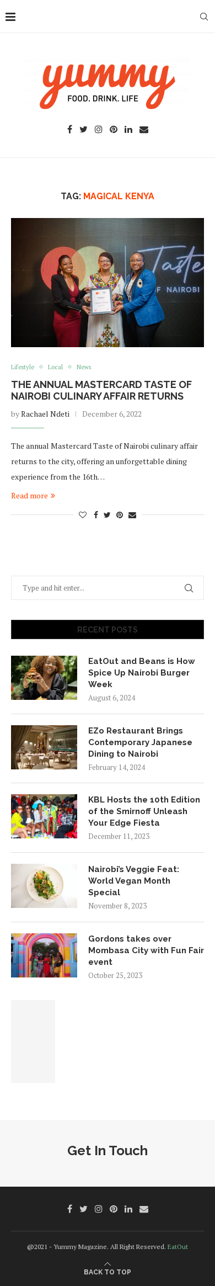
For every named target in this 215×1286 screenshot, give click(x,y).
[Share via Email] (132, 514)
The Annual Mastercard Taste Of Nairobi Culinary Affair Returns (101, 390)
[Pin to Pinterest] (119, 514)
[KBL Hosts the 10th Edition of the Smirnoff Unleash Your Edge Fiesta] (44, 816)
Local (55, 367)
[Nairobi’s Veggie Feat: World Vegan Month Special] (44, 886)
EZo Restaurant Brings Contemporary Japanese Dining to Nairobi (140, 742)
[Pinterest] (113, 130)
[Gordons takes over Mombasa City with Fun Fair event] (44, 955)
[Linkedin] (128, 130)
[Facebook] (69, 130)
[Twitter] (83, 130)
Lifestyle (22, 367)
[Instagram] (99, 130)
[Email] (143, 130)
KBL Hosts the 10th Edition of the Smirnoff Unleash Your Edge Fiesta (144, 811)
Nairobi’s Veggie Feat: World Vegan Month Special (133, 880)
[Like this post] (83, 514)
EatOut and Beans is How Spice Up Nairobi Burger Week (141, 672)
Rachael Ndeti (45, 413)
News (84, 367)
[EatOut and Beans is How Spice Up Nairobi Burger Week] (44, 678)
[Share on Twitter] (107, 514)
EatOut (178, 1246)
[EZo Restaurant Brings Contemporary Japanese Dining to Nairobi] (44, 747)
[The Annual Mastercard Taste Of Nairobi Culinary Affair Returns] (107, 282)
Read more (29, 495)
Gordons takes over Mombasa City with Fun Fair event (146, 950)
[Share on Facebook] (96, 514)
